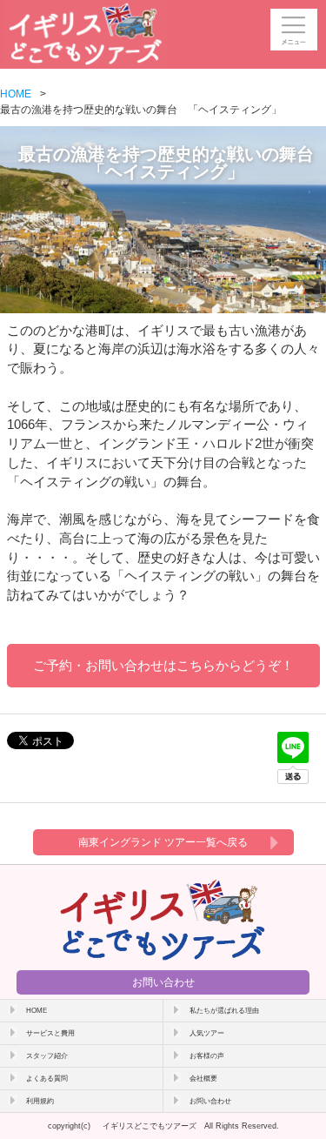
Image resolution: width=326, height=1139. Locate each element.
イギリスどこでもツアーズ (149, 1126)
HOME (15, 94)
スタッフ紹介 (47, 1055)
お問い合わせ (163, 982)
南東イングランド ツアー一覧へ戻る (163, 842)
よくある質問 (47, 1078)
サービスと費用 (50, 1032)
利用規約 (40, 1100)
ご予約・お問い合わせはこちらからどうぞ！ (163, 666)
